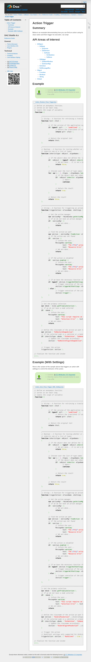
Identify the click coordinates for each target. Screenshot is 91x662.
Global (39, 79)
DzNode (47, 53)
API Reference (65, 15)
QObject (40, 44)
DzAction (43, 66)
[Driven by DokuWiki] (63, 657)
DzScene (45, 48)
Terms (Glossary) (12, 44)
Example (10, 29)
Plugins (9, 48)
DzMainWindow (47, 61)
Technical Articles (12, 53)
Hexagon (77, 12)
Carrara (71, 12)
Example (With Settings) (15, 31)
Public (20, 15)
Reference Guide (47, 15)
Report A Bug (13, 67)
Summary (11, 25)
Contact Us (12, 65)
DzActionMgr (46, 64)
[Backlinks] (89, 23)
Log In (85, 2)
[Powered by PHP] (36, 657)
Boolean (42, 74)
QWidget (43, 59)
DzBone (49, 57)
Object (39, 70)
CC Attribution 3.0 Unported (65, 90)
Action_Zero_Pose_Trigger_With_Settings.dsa (49, 387)
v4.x (40, 15)
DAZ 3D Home (13, 61)
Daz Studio (64, 12)
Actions (80, 15)
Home (15, 15)
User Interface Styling (13, 57)
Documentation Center (17, 9)
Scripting (56, 15)
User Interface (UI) (12, 46)
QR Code (10, 71)
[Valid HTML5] (45, 657)
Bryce (83, 12)
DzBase (42, 46)
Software (26, 15)
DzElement (45, 50)
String (42, 77)
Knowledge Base (14, 63)
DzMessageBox (45, 68)
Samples (73, 15)
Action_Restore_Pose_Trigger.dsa (46, 102)
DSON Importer (80, 9)
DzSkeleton (50, 55)
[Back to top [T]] (89, 27)
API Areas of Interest (14, 27)
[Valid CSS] (54, 657)
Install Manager (69, 9)
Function (43, 72)
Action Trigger (9, 16)
